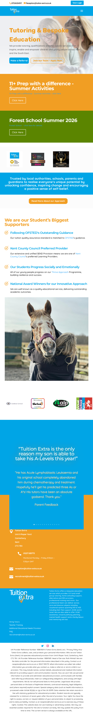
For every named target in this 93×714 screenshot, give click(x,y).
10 (52, 524)
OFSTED (69, 237)
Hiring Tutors (14, 622)
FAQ (11, 631)
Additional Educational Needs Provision (25, 628)
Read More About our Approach (48, 201)
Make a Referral (19, 60)
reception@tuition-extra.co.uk (28, 568)
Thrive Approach (60, 272)
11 (54, 524)
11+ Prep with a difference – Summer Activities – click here (35, 93)
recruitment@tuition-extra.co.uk (29, 576)
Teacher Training (16, 625)
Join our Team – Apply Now (47, 60)
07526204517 (16, 3)
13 (58, 524)
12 (56, 524)
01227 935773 (29, 553)
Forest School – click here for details (25, 125)
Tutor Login (77, 3)
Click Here (17, 100)
